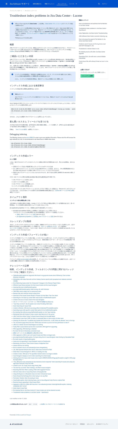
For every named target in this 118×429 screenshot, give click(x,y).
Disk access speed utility (25, 259)
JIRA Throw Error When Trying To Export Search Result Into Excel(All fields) (34, 316)
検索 (99, 3)
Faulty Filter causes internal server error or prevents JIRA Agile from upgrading (35, 326)
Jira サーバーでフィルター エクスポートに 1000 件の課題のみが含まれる (33, 301)
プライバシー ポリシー (71, 424)
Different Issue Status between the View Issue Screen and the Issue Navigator (35, 285)
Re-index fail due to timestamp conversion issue (26, 331)
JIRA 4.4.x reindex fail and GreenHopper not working (28, 324)
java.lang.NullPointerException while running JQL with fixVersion (31, 289)
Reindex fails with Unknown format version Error (26, 293)
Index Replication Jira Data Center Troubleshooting (93, 33)
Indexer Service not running (21, 345)
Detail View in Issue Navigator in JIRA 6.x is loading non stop (30, 351)
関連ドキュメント (49, 4)
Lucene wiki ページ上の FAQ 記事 (64, 190)
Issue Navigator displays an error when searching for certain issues (32, 356)
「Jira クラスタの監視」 (21, 129)
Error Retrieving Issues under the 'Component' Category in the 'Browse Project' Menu (36, 283)
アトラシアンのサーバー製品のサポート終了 (39, 33)
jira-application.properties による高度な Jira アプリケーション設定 (35, 216)
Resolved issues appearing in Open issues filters (26, 382)
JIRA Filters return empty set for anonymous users (27, 291)
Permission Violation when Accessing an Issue (26, 378)
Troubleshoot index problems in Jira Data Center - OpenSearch (30, 392)
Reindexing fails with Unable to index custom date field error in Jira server (33, 314)
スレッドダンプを (14, 228)
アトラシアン (16, 424)
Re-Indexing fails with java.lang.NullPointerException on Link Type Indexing (34, 312)
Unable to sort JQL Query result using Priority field (27, 365)
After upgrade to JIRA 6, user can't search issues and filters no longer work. (34, 335)
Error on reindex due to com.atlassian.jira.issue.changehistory (30, 347)
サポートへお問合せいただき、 (49, 226)
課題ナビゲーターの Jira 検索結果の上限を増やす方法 (27, 333)
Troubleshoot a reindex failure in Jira (89, 48)
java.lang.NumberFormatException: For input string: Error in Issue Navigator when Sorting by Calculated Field (43, 337)
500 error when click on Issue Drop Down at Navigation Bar (29, 371)
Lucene (12, 51)
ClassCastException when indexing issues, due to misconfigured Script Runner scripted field (39, 380)
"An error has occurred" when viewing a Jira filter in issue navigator (32, 367)
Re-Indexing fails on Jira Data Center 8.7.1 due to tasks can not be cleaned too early (36, 390)
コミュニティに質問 (87, 76)
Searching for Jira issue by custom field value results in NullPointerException (34, 297)
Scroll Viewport (27, 414)
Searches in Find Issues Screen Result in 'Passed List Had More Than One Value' (35, 295)
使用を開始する (37, 4)
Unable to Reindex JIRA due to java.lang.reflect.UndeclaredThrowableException (35, 308)
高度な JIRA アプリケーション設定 (26, 214)
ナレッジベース (62, 4)
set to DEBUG (30, 137)
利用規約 (82, 424)
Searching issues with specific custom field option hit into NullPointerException (35, 310)
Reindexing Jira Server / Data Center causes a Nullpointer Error (30, 343)
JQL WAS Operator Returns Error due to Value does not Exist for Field (32, 349)
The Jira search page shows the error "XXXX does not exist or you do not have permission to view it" (41, 322)
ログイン (104, 4)
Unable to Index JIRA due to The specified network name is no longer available (35, 353)
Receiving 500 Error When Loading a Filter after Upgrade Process (31, 369)
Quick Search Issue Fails (20, 388)
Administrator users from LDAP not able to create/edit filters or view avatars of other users (38, 318)
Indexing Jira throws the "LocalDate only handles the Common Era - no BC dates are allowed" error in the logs (43, 320)
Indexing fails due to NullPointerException (25, 287)
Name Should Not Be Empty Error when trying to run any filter (30, 376)
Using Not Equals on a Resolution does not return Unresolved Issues (32, 374)
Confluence (18, 414)
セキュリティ (90, 424)
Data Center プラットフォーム (53, 23)
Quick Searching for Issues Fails (22, 306)
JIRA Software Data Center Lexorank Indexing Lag (93, 36)
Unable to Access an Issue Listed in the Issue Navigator (28, 299)
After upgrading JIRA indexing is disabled (24, 329)
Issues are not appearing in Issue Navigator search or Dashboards (31, 341)
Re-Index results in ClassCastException (24, 339)
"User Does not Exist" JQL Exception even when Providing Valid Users (32, 304)
